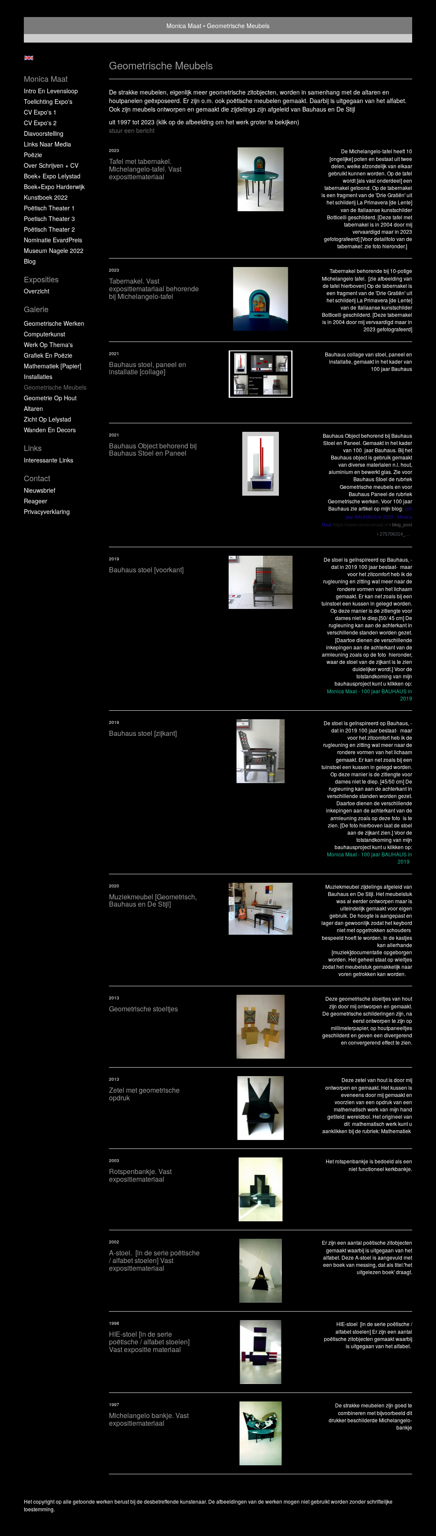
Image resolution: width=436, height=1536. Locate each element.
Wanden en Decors (50, 429)
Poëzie (33, 154)
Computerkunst (44, 334)
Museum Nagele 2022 (53, 250)
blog (30, 261)
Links (33, 447)
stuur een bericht (132, 130)
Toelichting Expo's (48, 101)
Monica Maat (183, 25)
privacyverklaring (47, 511)
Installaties (38, 376)
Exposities (41, 279)
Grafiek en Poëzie (48, 355)
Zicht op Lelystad (47, 419)
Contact (37, 478)
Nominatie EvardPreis (53, 239)
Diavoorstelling (43, 133)
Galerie (36, 309)
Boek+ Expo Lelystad (52, 176)
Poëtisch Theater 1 (49, 208)
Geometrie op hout (50, 397)
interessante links (48, 460)
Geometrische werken (54, 323)
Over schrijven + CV (51, 165)
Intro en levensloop (51, 90)
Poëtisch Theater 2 (49, 229)
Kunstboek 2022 (46, 197)
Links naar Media (47, 144)
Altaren (33, 408)
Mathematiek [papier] (52, 366)
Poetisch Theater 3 (49, 218)
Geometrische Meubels (55, 387)
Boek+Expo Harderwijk (54, 186)
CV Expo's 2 (40, 122)
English (29, 57)
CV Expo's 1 (40, 112)
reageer (35, 501)
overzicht (36, 291)
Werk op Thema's (48, 344)
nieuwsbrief (39, 490)
